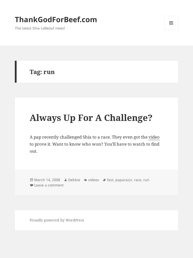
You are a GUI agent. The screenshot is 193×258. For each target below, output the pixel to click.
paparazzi (123, 179)
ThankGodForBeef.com (56, 19)
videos (93, 179)
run (146, 179)
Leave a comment (49, 185)
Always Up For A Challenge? (91, 117)
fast (110, 179)
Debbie (74, 179)
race (137, 179)
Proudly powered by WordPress (57, 220)
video (154, 137)
